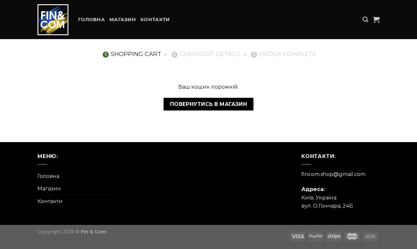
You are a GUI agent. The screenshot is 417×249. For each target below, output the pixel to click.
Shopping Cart (133, 54)
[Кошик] (376, 19)
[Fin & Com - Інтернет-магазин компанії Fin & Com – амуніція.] (52, 19)
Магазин (122, 19)
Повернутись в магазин (208, 104)
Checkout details (206, 54)
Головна (91, 19)
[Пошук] (365, 19)
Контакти (155, 19)
